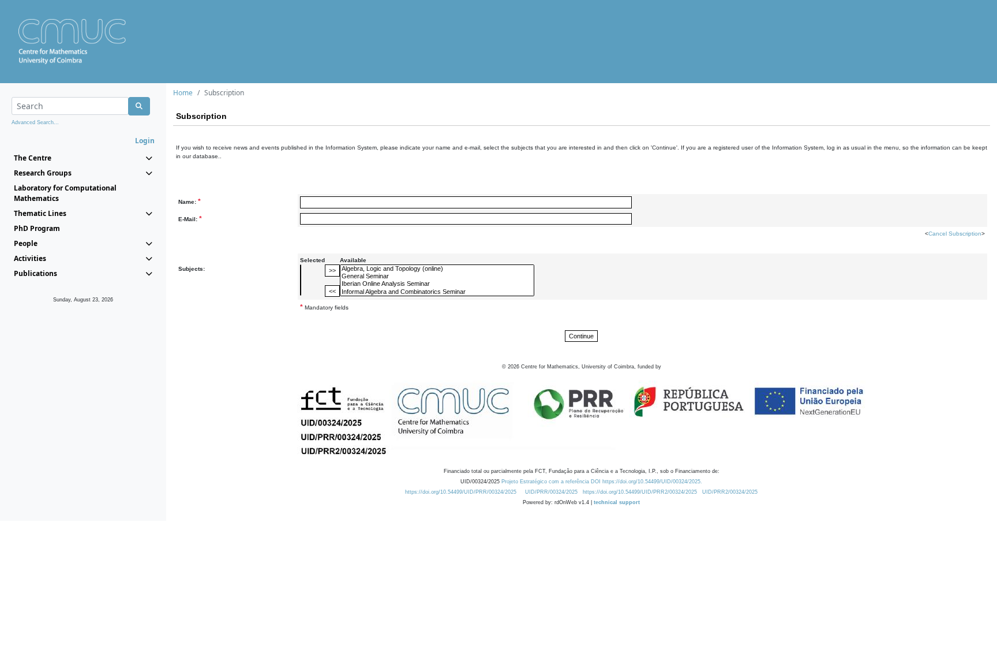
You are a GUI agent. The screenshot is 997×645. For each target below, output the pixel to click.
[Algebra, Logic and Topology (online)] (437, 269)
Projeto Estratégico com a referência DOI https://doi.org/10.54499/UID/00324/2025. (601, 481)
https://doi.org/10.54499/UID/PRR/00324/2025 (460, 492)
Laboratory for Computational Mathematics (65, 193)
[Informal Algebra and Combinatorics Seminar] (437, 292)
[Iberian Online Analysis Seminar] (437, 284)
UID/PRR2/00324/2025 (730, 492)
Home (183, 93)
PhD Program (37, 228)
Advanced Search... (35, 122)
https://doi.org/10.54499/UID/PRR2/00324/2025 (640, 492)
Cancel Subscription (954, 233)
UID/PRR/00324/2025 (551, 492)
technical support (617, 502)
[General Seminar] (437, 276)
